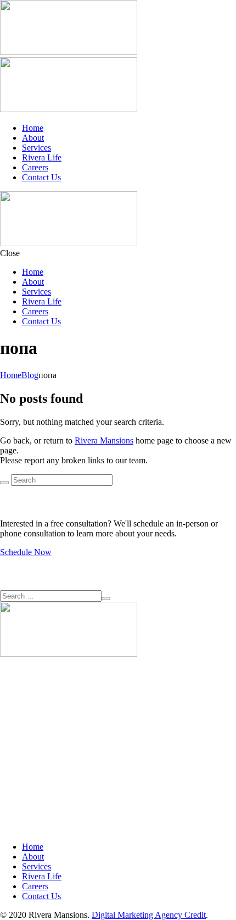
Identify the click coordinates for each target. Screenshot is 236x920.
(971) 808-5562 (27, 726)
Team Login (21, 766)
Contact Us (41, 177)
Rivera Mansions (104, 440)
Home (32, 127)
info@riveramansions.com (45, 746)
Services (36, 147)
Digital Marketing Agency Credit (149, 914)
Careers (35, 167)
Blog (29, 375)
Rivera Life (41, 157)
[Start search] (4, 482)
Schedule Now (26, 552)
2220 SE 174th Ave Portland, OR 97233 (35, 702)
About (33, 137)
